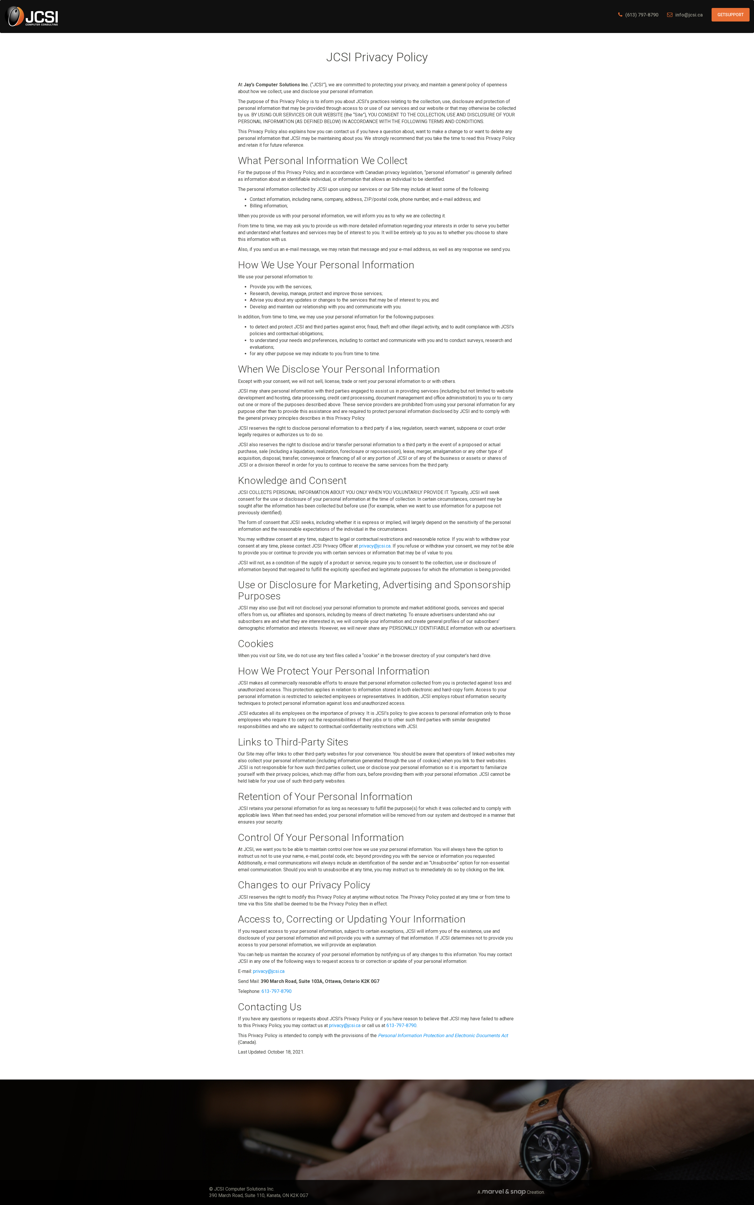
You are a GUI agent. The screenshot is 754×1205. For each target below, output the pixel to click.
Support (730, 14)
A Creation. (511, 1192)
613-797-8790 (277, 991)
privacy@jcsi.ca (375, 546)
